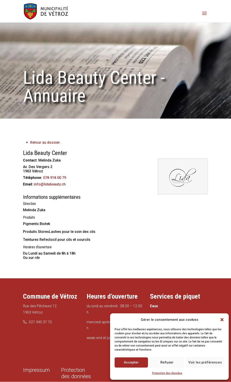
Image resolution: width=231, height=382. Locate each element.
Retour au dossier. (45, 142)
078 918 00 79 (54, 178)
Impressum (36, 370)
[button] (222, 319)
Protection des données (167, 373)
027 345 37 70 (40, 322)
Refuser (166, 362)
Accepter (131, 362)
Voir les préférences (205, 362)
